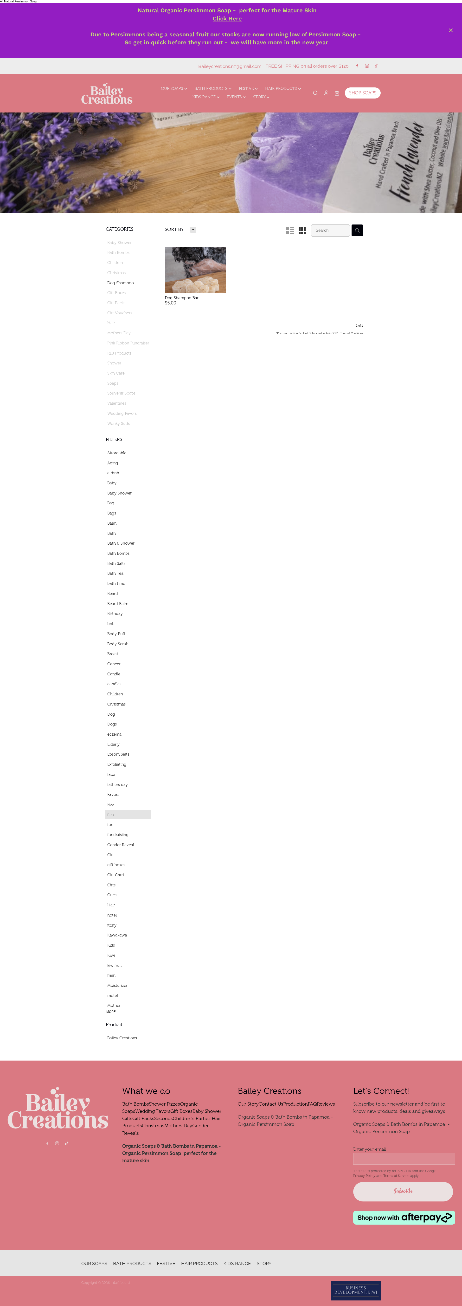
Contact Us (271, 1104)
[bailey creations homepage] (111, 93)
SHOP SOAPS (362, 93)
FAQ (312, 1104)
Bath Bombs (135, 1104)
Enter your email (369, 1149)
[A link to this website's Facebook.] (357, 66)
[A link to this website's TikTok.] (376, 66)
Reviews (326, 1104)
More (111, 1012)
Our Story (248, 1104)
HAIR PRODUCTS (281, 88)
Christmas (153, 1125)
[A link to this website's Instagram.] (367, 66)
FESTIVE (247, 88)
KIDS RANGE (204, 97)
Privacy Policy (364, 1176)
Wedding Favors (152, 1111)
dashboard (121, 1283)
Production (295, 1104)
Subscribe (403, 1191)
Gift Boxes (181, 1111)
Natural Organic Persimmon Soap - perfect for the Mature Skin (227, 10)
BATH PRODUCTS (212, 88)
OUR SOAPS (172, 88)
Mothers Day (178, 1125)
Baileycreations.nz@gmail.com (229, 65)
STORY (260, 97)
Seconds (163, 1118)
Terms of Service (396, 1176)
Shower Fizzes (164, 1104)
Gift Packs (143, 1118)
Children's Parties (192, 1118)
